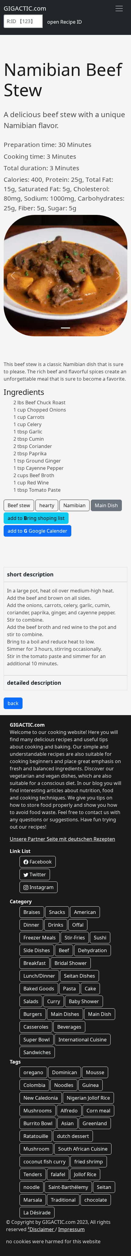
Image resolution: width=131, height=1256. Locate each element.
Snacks (57, 912)
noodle (31, 1187)
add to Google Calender (37, 531)
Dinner (31, 925)
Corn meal (98, 1110)
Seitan (104, 1187)
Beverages (69, 1026)
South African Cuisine (83, 1149)
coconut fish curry (44, 1161)
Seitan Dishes (79, 976)
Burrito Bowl (37, 1123)
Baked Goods (38, 988)
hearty (46, 505)
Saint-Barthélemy (68, 1187)
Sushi (100, 937)
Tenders (32, 1174)
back (13, 703)
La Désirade (37, 1212)
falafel (58, 1174)
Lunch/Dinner (39, 976)
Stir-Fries (75, 937)
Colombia (34, 1085)
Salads (30, 1001)
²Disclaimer (41, 1229)
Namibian (74, 505)
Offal (77, 925)
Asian (67, 1123)
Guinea (90, 1085)
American (85, 912)
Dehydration (92, 950)
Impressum (71, 1229)
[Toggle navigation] (119, 8)
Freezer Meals (39, 937)
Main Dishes (65, 1014)
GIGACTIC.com (25, 8)
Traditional (63, 1200)
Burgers (32, 1014)
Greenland (95, 1123)
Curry (53, 1001)
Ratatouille (35, 1136)
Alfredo (69, 1110)
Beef (64, 950)
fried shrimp (88, 1161)
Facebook (40, 861)
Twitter (37, 874)
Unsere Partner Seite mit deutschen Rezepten (62, 839)
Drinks (55, 925)
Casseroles (35, 1026)
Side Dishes (36, 950)
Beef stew (19, 505)
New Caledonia (40, 1098)
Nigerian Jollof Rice (88, 1098)
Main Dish (106, 505)
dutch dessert (73, 1136)
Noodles (63, 1085)
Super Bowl (36, 1039)
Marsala (32, 1200)
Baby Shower (84, 1001)
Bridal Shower (71, 963)
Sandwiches (37, 1052)
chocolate (95, 1200)
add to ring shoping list (36, 518)
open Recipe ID (64, 22)
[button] (13, 275)
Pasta (69, 988)
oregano (33, 1072)
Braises (31, 912)
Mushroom (36, 1149)
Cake (90, 988)
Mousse (95, 1072)
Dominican (64, 1072)
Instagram (41, 887)
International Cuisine (82, 1039)
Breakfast (34, 963)
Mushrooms (37, 1110)
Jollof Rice (85, 1174)
